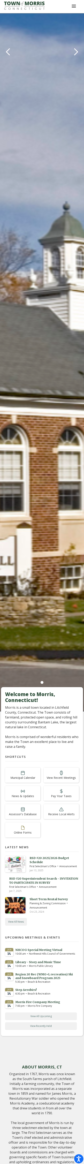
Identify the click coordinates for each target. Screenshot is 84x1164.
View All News (16, 921)
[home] (24, 6)
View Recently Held (41, 1026)
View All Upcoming (41, 1016)
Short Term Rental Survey (49, 899)
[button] (8, 362)
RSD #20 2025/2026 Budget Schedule (49, 860)
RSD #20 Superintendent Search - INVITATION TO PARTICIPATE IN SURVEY (43, 881)
